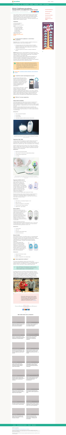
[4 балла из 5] (30, 306)
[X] (26, 309)
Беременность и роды (16, 4)
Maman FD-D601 (17, 31)
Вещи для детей (17, 11)
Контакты (52, 1)
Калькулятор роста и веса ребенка (48, 19)
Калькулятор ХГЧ (47, 13)
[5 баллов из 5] (34, 306)
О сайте (49, 1)
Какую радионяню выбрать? (17, 32)
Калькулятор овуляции (48, 11)
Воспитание (36, 4)
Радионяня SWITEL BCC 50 (18, 29)
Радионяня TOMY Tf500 (18, 28)
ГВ (21, 4)
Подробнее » (34, 300)
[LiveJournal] (29, 309)
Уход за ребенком (26, 4)
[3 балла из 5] (25, 306)
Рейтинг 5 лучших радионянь (17, 26)
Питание (41, 4)
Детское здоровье (46, 4)
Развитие (31, 4)
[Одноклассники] (24, 309)
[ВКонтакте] (23, 309)
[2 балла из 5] (21, 306)
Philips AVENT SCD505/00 (18, 27)
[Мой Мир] (27, 309)
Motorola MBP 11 (17, 30)
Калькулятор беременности (49, 9)
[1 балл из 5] (17, 306)
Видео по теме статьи (16, 33)
